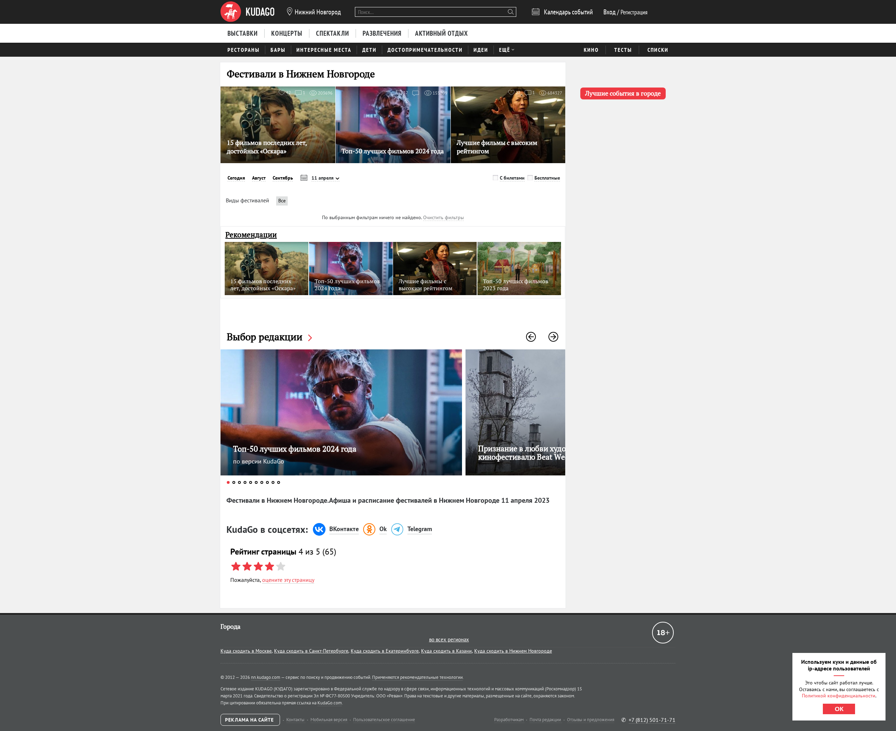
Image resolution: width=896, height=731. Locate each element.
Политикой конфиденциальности (838, 695)
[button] (531, 336)
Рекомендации (251, 234)
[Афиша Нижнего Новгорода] (247, 12)
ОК (839, 708)
